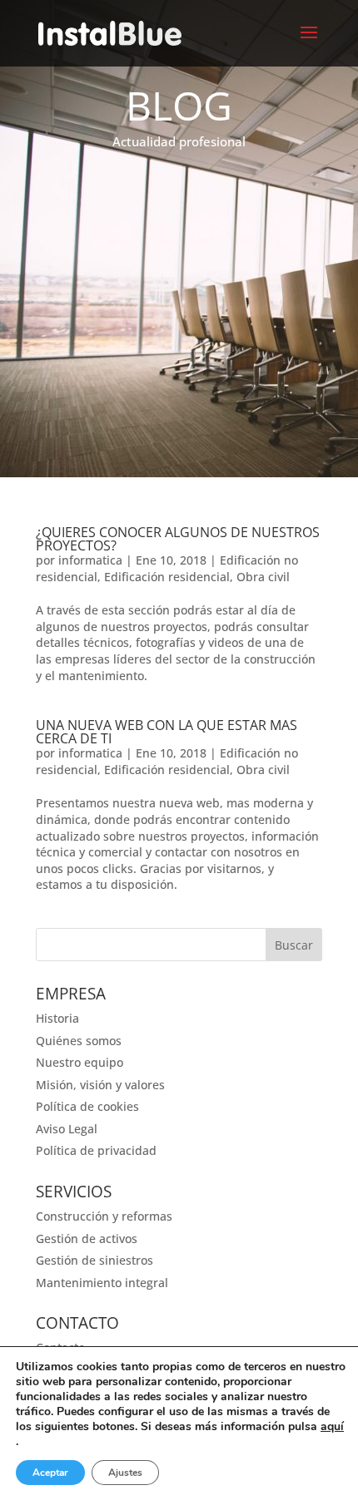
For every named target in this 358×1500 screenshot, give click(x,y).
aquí (332, 1426)
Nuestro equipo (79, 1062)
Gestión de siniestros (94, 1260)
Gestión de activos (86, 1238)
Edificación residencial (167, 577)
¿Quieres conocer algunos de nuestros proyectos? (178, 539)
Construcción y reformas (104, 1216)
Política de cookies (87, 1106)
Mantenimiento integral (102, 1282)
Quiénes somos (79, 1041)
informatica (90, 560)
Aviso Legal (66, 1129)
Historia (57, 1018)
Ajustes (125, 1472)
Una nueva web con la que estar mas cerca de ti (166, 732)
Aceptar (50, 1472)
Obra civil (263, 577)
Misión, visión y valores (100, 1085)
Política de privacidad (96, 1150)
